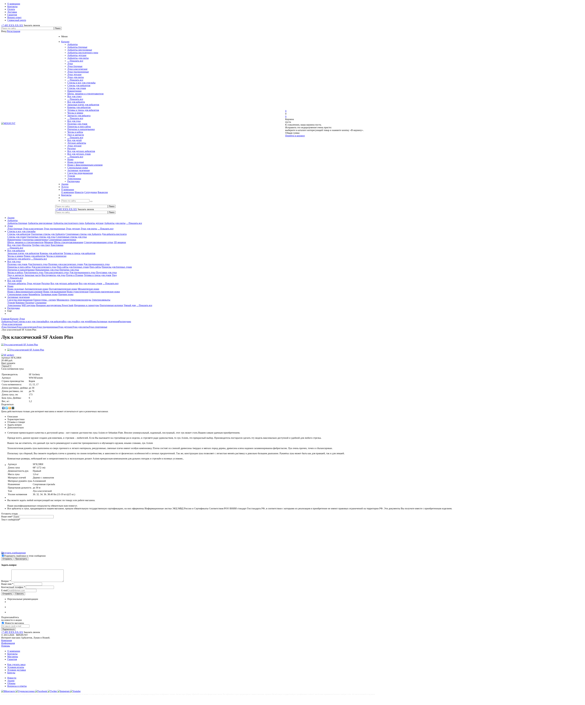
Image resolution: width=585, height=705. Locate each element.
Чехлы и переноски (56, 256)
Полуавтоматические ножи (63, 289)
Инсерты (26, 245)
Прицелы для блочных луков (117, 267)
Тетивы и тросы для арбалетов (83, 110)
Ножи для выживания (54, 291)
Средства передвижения (80, 173)
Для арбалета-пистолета (114, 234)
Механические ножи (88, 289)
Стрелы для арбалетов (78, 85)
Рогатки (71, 148)
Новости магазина (14, 623)
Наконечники (74, 91)
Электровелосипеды (80, 300)
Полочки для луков (77, 123)
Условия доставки (16, 670)
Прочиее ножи (65, 294)
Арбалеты (72, 44)
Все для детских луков (79, 154)
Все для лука (74, 121)
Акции (10, 217)
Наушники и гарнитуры (86, 305)
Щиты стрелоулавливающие (68, 242)
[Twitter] (6, 408)
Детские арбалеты (76, 143)
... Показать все (75, 60)
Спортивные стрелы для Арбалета (83, 234)
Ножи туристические (78, 291)
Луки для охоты (75, 77)
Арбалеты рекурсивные (79, 50)
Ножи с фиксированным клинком (85, 165)
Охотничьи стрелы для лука (41, 237)
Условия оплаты (15, 667)
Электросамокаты (101, 300)
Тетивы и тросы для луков (97, 275)
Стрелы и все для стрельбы (81, 82)
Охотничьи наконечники (35, 239)
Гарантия (12, 659)
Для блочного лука (38, 264)
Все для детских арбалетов (81, 151)
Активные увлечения (78, 170)
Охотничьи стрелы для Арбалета (48, 234)
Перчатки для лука (69, 269)
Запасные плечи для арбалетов (83, 104)
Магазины (12, 656)
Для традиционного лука (96, 264)
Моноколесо (63, 300)
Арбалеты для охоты (78, 58)
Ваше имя (7, 516)
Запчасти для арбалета (78, 115)
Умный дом (130, 305)
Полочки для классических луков (65, 264)
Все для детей (74, 140)
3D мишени (120, 242)
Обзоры (11, 683)
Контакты (12, 654)
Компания (6, 640)
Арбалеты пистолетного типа (82, 52)
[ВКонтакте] (3, 408)
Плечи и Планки (74, 275)
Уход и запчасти (75, 134)
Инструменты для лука (53, 275)
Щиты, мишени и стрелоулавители (85, 93)
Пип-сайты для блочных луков (73, 267)
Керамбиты (34, 294)
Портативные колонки (111, 305)
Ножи (70, 159)
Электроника (74, 178)
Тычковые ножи (49, 294)
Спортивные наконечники (62, 239)
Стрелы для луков (76, 88)
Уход (114, 275)
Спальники (40, 302)
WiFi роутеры (28, 305)
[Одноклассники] (9, 408)
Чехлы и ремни (75, 113)
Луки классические (77, 69)
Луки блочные (74, 66)
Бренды (11, 672)
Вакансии (103, 192)
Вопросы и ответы (17, 686)
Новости (79, 192)
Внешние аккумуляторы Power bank (54, 305)
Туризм (71, 176)
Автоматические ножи (36, 289)
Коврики (20, 302)
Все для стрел (74, 96)
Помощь (5, 646)
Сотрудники (90, 192)
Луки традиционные (78, 71)
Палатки (29, 302)
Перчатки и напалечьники (81, 129)
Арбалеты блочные (77, 47)
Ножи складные (75, 162)
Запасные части (33, 275)
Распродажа (73, 181)
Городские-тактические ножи (104, 291)
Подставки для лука (106, 272)
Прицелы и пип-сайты (79, 126)
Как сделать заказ (16, 664)
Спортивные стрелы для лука (71, 237)
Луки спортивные (98, 327)
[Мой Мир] (13, 408)
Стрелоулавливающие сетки (98, 242)
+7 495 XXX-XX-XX (12, 25)
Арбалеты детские (76, 55)
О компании (67, 192)
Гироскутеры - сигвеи (44, 300)
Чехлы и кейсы (75, 132)
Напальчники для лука (47, 269)
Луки (70, 63)
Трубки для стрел (41, 245)
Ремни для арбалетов (35, 256)
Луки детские (74, 74)
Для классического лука (43, 267)
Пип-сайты (95, 267)
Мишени (48, 242)
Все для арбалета (76, 102)
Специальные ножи (77, 167)
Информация (8, 643)
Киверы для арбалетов (79, 107)
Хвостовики (57, 245)
